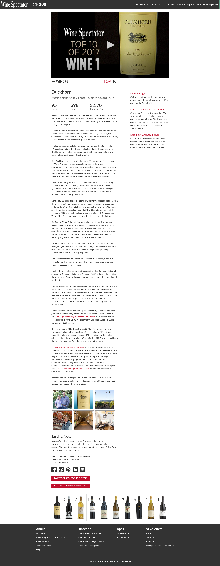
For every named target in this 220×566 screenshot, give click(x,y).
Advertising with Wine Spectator (51, 538)
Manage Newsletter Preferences (160, 546)
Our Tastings (41, 533)
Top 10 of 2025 (141, 5)
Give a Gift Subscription (88, 546)
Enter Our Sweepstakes (207, 5)
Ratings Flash (152, 542)
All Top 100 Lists (158, 5)
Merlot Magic (138, 93)
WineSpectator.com (86, 538)
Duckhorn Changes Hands (144, 135)
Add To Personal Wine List (70, 486)
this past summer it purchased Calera (72, 369)
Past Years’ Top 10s (185, 5)
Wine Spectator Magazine (89, 533)
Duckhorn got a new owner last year (67, 347)
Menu (219, 3)
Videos (171, 5)
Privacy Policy (42, 542)
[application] (110, 45)
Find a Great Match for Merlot (147, 109)
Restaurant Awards (125, 538)
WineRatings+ (123, 533)
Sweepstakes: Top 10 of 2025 (70, 478)
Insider (149, 533)
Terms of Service (43, 546)
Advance (150, 538)
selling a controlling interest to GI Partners (76, 317)
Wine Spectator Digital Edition (91, 542)
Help (38, 550)
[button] (110, 44)
